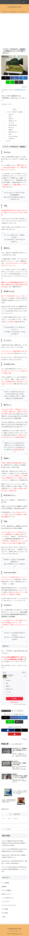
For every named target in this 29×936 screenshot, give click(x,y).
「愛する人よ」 (11, 127)
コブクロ (15, 710)
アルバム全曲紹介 (6, 710)
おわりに (8, 140)
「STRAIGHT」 (11, 138)
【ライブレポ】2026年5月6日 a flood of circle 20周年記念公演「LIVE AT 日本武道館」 (14, 850)
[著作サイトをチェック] (7, 730)
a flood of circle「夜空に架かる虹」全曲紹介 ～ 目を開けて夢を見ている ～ (14, 856)
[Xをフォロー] (21, 730)
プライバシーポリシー (14, 931)
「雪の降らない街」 (12, 120)
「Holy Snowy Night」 (13, 136)
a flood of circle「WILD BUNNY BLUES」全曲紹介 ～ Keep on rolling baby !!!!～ (14, 862)
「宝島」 (10, 134)
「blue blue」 (11, 114)
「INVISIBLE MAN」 (13, 125)
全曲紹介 (21, 710)
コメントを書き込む (14, 814)
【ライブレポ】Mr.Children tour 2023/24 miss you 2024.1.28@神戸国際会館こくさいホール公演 (14, 869)
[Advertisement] (14, 31)
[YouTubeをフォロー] (14, 734)
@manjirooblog (19, 89)
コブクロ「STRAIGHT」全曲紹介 (14, 112)
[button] (19, 82)
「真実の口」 (11, 118)
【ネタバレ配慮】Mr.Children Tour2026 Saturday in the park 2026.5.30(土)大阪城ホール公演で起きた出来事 (14, 843)
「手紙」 (10, 116)
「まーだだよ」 (11, 123)
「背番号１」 (11, 129)
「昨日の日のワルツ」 (13, 132)
